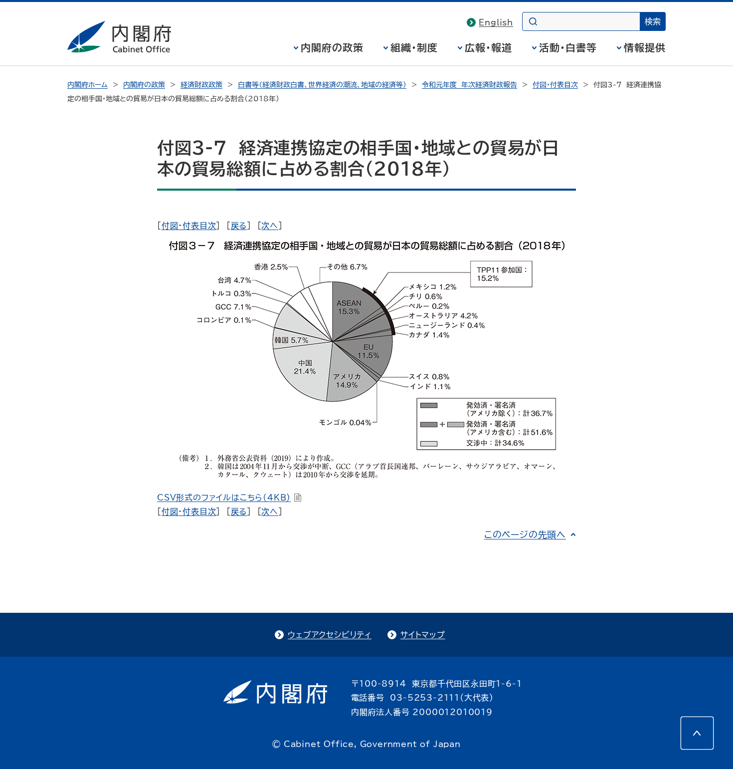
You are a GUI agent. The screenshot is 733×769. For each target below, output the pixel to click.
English (496, 22)
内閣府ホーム (87, 84)
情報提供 (645, 47)
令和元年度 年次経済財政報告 (469, 84)
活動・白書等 (568, 47)
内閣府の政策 (332, 47)
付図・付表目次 (555, 84)
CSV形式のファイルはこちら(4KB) (224, 498)
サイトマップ (422, 635)
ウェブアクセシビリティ (329, 635)
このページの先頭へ (525, 534)
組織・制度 (414, 47)
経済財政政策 (201, 84)
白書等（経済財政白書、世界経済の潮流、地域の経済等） (322, 84)
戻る (239, 226)
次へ (269, 226)
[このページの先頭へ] (697, 733)
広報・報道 (488, 47)
